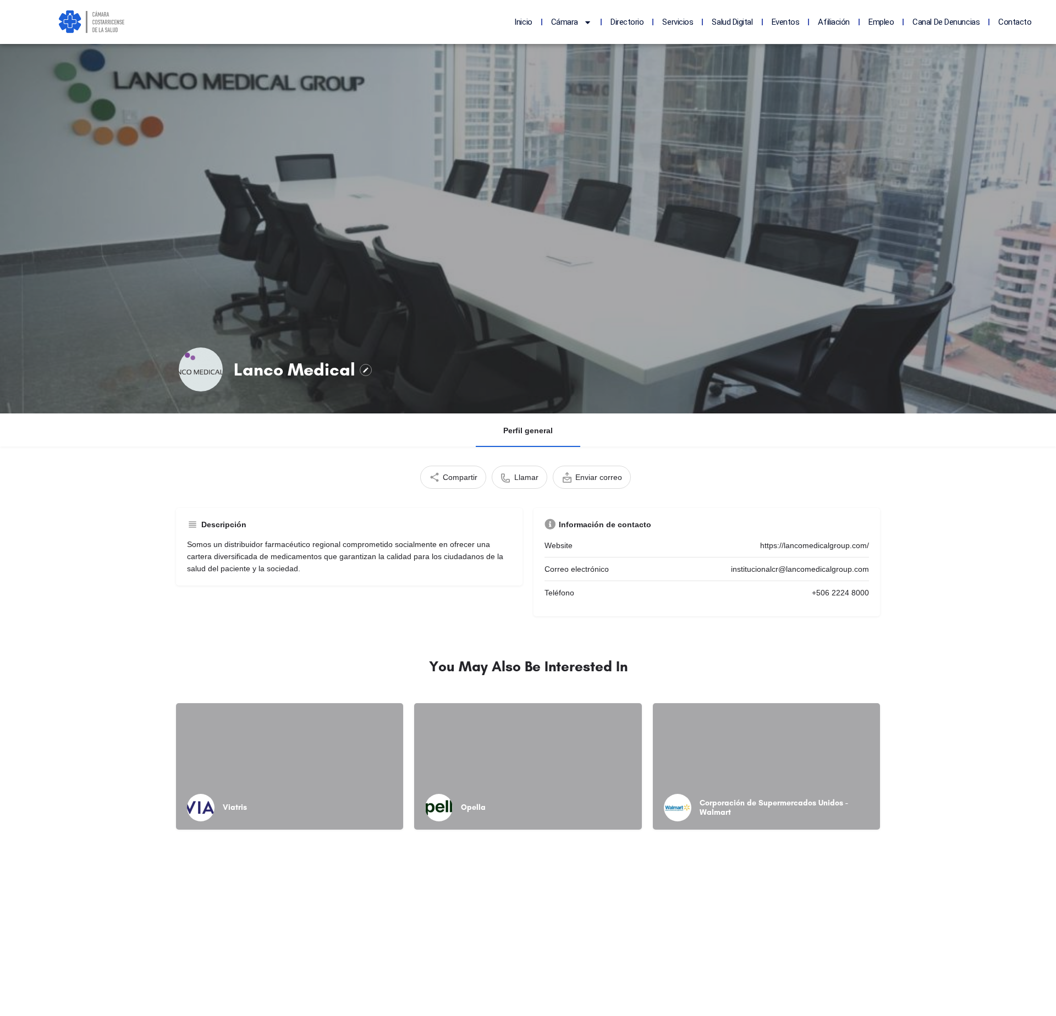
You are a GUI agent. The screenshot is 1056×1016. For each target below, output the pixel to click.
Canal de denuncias (946, 22)
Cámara (564, 22)
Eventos (786, 22)
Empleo (881, 22)
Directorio (627, 22)
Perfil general (528, 430)
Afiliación (834, 22)
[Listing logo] (201, 369)
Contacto (1014, 22)
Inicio (523, 22)
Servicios (677, 22)
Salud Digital (732, 22)
